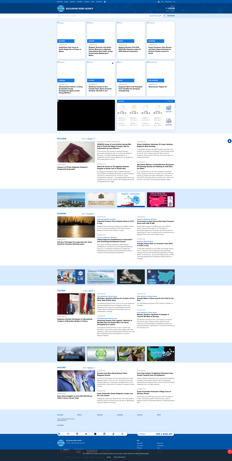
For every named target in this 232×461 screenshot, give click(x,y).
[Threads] (77, 434)
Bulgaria (60, 1)
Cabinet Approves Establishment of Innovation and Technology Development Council (114, 240)
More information (119, 457)
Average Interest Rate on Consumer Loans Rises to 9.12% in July (155, 244)
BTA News (139, 448)
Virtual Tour (140, 445)
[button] (105, 2)
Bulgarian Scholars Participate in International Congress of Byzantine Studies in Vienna (74, 320)
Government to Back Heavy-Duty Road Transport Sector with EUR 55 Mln (155, 221)
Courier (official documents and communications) (65, 419)
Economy (79, 1)
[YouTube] (86, 434)
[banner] (71, 199)
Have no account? (170, 10)
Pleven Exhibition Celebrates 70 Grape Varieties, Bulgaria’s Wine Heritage (155, 145)
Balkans (72, 1)
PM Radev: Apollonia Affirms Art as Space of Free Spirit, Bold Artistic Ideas (115, 298)
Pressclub (168, 1)
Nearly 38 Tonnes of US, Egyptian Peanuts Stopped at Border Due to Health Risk (113, 168)
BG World (99, 1)
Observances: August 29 (157, 87)
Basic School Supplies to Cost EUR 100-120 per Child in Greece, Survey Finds (74, 397)
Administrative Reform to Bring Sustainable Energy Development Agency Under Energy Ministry (70, 90)
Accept (109, 457)
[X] (96, 434)
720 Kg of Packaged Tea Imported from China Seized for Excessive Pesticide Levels (74, 243)
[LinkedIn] (105, 434)
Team (158, 448)
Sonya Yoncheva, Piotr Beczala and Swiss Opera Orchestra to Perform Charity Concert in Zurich (159, 50)
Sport (92, 1)
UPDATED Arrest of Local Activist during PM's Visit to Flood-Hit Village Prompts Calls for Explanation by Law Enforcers (114, 146)
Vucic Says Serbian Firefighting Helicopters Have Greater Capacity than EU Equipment (155, 374)
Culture (86, 1)
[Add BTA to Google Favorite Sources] (123, 434)
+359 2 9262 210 (164, 434)
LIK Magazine (160, 445)
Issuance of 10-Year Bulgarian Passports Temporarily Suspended (72, 168)
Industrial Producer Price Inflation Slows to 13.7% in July (115, 221)
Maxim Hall (160, 443)
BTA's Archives (153, 80)
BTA (162, 1)
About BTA (140, 443)
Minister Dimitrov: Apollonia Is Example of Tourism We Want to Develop (153, 314)
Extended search (153, 15)
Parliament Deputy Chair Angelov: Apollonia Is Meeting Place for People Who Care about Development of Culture (114, 321)
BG (174, 1)
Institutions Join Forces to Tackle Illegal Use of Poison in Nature (70, 49)
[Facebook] (59, 434)
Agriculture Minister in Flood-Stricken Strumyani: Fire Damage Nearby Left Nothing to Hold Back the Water (155, 167)
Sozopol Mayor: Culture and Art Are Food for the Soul (155, 298)
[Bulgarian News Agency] (61, 443)
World (66, 1)
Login (171, 8)
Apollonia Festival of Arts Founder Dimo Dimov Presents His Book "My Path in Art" (100, 89)
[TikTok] (114, 434)
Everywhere (171, 16)
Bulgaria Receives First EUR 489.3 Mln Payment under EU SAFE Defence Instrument (130, 49)
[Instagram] (68, 434)
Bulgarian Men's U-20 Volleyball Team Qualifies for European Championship (130, 89)
